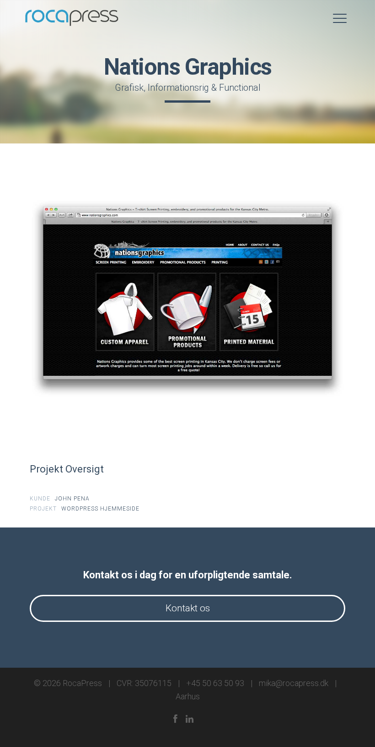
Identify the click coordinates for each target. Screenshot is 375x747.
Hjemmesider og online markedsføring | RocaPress (72, 18)
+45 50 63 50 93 (215, 683)
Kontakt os (188, 608)
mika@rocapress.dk (293, 683)
